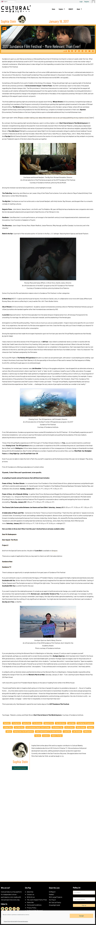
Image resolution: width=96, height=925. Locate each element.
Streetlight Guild (54, 905)
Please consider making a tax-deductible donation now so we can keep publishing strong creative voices (53, 118)
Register (86, 1)
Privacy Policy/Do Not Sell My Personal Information (16, 921)
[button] (72, 51)
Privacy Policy (31, 908)
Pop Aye (37, 736)
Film (4, 28)
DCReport (52, 892)
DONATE (71, 9)
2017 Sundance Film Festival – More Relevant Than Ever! (41, 46)
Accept (81, 916)
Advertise (30, 892)
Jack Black (71, 723)
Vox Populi (52, 900)
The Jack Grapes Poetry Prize (37, 900)
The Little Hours (60, 723)
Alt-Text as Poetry (55, 902)
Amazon (54, 550)
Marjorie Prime (49, 723)
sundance (46, 736)
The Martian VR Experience (85, 723)
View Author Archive (20, 768)
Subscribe (30, 902)
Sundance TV (6, 567)
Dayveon (90, 727)
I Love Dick (67, 731)
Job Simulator (77, 731)
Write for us (31, 897)
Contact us (30, 894)
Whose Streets (81, 727)
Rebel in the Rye (57, 736)
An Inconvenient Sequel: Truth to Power (38, 727)
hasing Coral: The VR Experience (23, 731)
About (78, 9)
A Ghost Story (8, 727)
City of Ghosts (69, 727)
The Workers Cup (57, 727)
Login (81, 1)
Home (53, 9)
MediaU (51, 894)
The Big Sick (16, 723)
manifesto (7, 723)
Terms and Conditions (34, 905)
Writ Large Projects (55, 897)
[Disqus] (48, 800)
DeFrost (9, 731)
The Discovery (37, 723)
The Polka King (19, 727)
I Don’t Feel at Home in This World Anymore (48, 731)
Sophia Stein (26, 723)
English (5, 1)
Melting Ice (87, 731)
